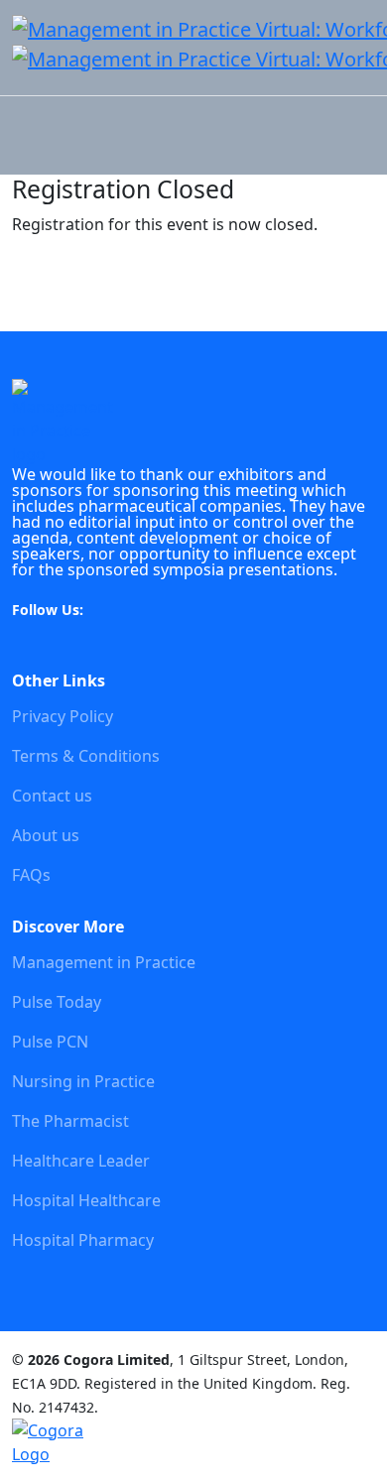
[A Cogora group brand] (64, 1442)
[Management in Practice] (64, 421)
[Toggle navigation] (24, 83)
